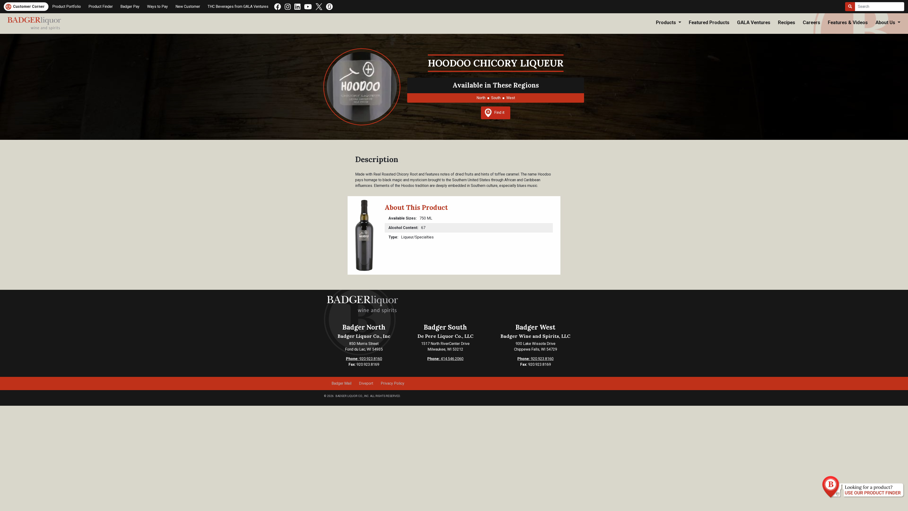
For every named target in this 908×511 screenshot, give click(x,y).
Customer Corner (29, 6)
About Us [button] (885, 22)
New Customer (187, 6)
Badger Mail (341, 383)
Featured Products (709, 22)
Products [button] (666, 22)
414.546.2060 (445, 359)
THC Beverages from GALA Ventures (238, 6)
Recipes (786, 22)
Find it (499, 112)
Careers (811, 22)
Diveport (366, 383)
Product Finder (100, 6)
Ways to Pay (157, 6)
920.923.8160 (364, 359)
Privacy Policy (392, 383)
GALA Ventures (753, 22)
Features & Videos (848, 22)
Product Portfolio (66, 6)
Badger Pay (130, 6)
